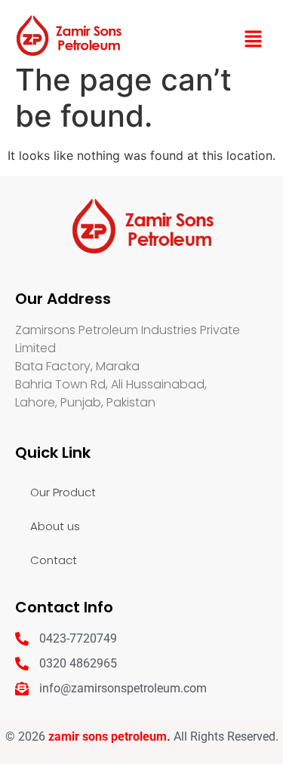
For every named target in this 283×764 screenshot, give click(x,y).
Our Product (63, 492)
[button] (253, 39)
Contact (53, 560)
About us (55, 526)
